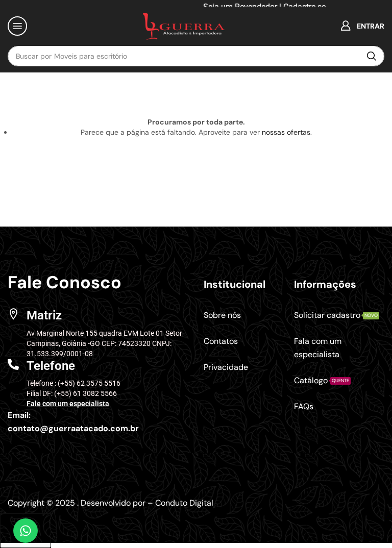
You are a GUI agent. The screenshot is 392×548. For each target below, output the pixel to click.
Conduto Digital (184, 502)
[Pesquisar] (371, 56)
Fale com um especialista (68, 404)
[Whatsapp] (25, 530)
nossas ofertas (286, 132)
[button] (17, 26)
